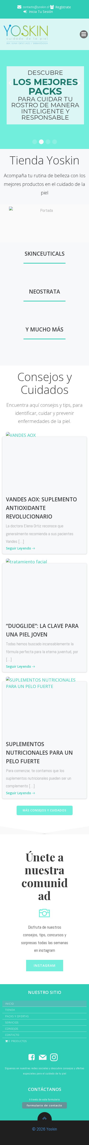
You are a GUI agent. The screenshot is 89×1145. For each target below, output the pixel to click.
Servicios (12, 1022)
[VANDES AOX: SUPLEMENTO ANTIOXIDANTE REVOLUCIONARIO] (44, 461)
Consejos (11, 1028)
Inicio (9, 1003)
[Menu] (84, 34)
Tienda (10, 1009)
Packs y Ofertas (17, 1016)
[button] (34, 141)
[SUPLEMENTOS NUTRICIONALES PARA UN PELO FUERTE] (44, 706)
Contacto (12, 1034)
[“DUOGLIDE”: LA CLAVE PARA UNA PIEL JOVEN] (44, 588)
